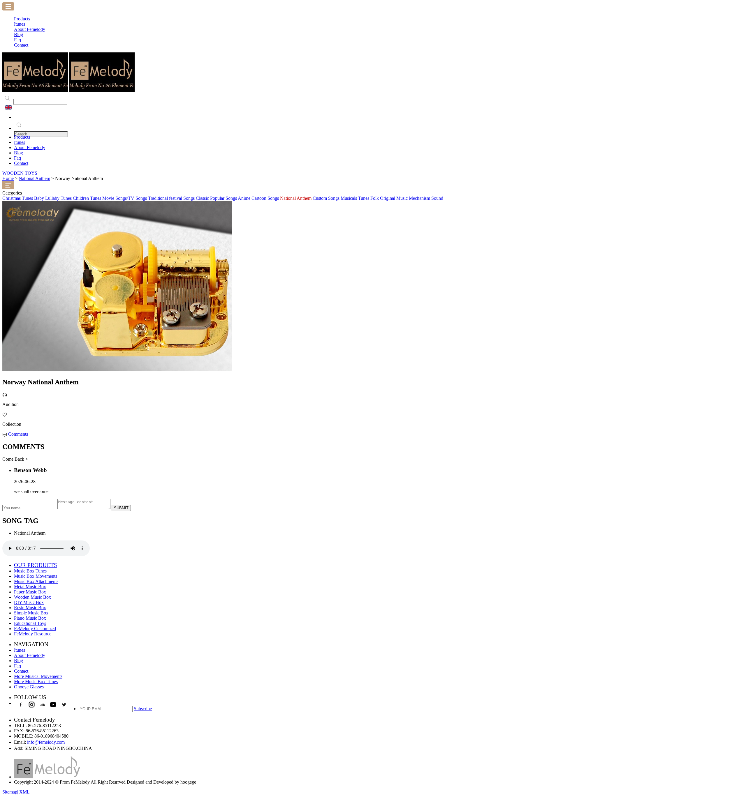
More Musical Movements (38, 676)
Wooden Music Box (32, 597)
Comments (18, 434)
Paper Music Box (30, 591)
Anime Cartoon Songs (258, 198)
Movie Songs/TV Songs (124, 198)
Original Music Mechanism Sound (411, 198)
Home (8, 178)
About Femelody (29, 147)
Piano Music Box (30, 618)
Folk (374, 198)
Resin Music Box (30, 607)
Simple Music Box (31, 612)
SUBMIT (121, 508)
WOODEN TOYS (19, 173)
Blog (18, 152)
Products (22, 137)
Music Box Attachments (36, 581)
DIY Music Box (29, 602)
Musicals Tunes (355, 198)
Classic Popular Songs (216, 198)
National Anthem (34, 178)
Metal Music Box (30, 586)
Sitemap (9, 791)
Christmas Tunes (17, 198)
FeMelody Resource (32, 633)
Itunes (19, 142)
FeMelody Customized (35, 628)
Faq (17, 157)
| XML (23, 791)
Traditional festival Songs (171, 198)
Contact (21, 163)
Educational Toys (30, 623)
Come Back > (15, 459)
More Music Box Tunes (36, 681)
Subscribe (143, 708)
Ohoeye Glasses (29, 686)
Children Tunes (87, 198)
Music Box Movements (35, 576)
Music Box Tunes (30, 570)
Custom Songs (326, 198)
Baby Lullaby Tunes (53, 198)
